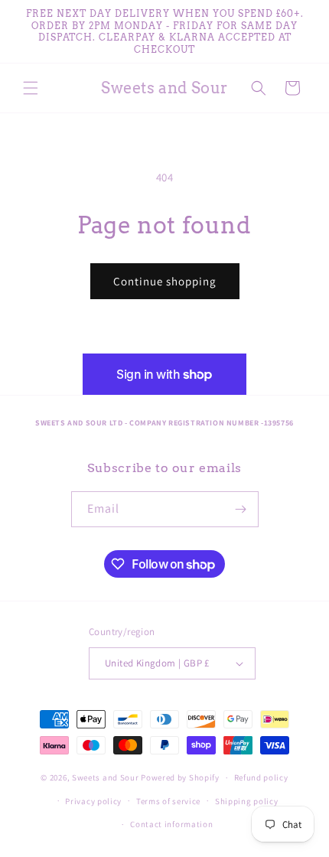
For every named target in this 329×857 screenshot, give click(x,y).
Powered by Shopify (180, 777)
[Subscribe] (241, 509)
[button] (30, 88)
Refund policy (261, 777)
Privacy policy (93, 801)
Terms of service (168, 801)
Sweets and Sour (105, 777)
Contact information (171, 824)
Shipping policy (247, 801)
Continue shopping (165, 281)
